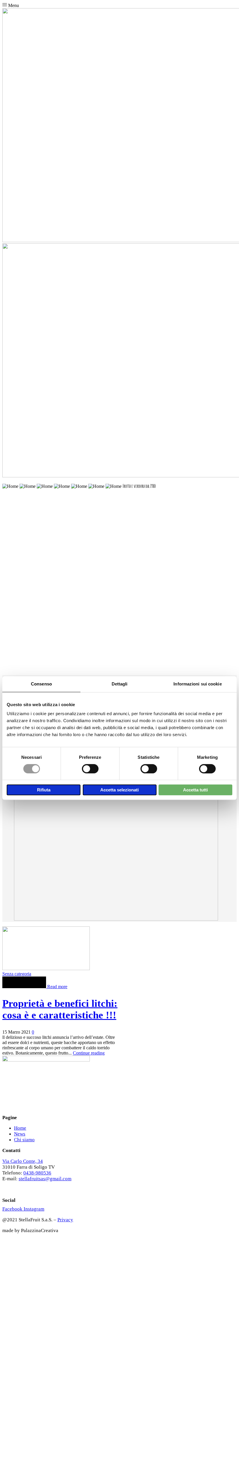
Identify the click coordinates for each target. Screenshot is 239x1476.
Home (20, 1128)
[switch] (90, 768)
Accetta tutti (195, 789)
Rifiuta (43, 789)
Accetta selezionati (119, 789)
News (19, 1134)
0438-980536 (37, 1173)
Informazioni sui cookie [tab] (197, 683)
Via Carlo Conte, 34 (22, 1161)
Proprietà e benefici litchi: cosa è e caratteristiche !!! (59, 1009)
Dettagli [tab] (120, 683)
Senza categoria (16, 973)
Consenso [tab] (41, 683)
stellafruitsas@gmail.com (45, 1178)
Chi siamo (24, 1139)
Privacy (65, 1219)
